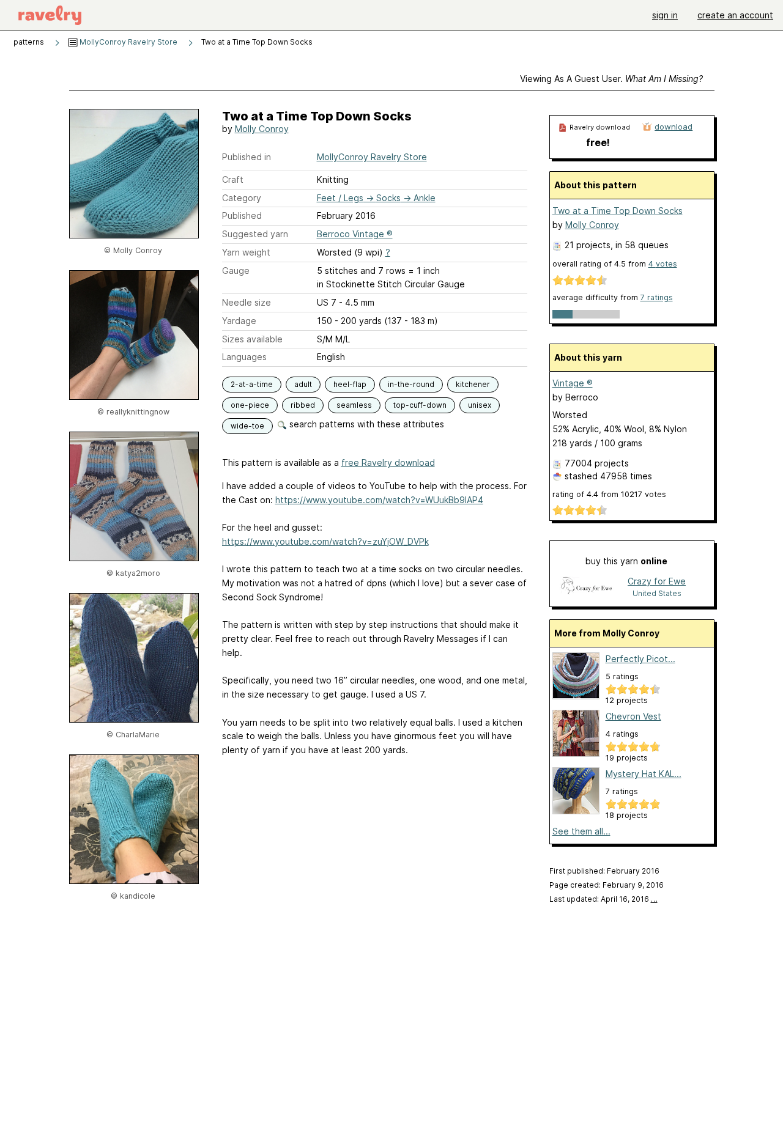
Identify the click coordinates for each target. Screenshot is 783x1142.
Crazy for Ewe (657, 581)
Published (242, 215)
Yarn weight (246, 252)
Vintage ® (572, 383)
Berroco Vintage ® (355, 234)
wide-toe (247, 425)
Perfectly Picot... (640, 659)
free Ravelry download (388, 462)
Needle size (246, 302)
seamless (354, 405)
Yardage (239, 320)
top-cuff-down (420, 405)
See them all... (581, 831)
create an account (735, 15)
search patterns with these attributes (365, 424)
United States (657, 593)
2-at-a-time (252, 384)
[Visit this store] (586, 586)
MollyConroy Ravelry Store (127, 41)
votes (662, 263)
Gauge (236, 270)
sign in (665, 15)
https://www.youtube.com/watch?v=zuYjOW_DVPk (325, 541)
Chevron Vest (633, 716)
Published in (246, 157)
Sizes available (252, 339)
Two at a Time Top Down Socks (617, 210)
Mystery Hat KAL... (643, 773)
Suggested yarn (255, 234)
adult (303, 384)
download (673, 126)
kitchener (473, 384)
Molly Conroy (262, 128)
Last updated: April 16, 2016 (603, 899)
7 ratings (656, 297)
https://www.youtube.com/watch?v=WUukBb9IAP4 (379, 500)
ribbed (303, 405)
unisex (479, 405)
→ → (376, 198)
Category (241, 198)
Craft (232, 179)
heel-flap (349, 384)
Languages (244, 357)
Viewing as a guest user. (611, 78)
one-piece (250, 405)
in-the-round (411, 384)
